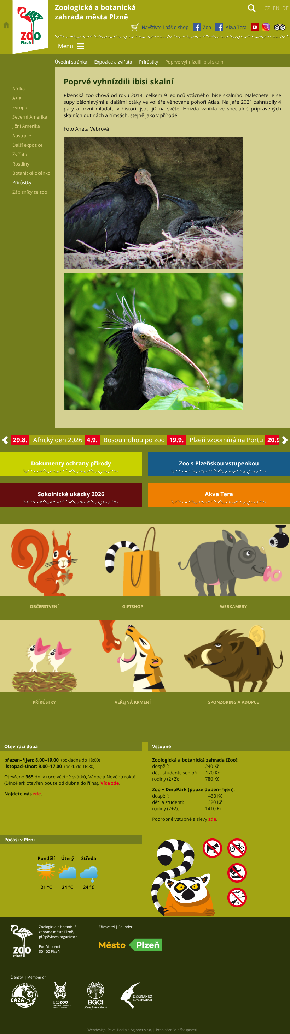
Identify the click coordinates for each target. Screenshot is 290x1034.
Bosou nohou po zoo (134, 440)
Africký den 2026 (57, 440)
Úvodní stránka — (74, 62)
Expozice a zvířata (113, 62)
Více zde (109, 783)
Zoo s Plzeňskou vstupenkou (219, 463)
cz (267, 8)
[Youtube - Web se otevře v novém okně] (255, 29)
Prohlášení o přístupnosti (176, 1029)
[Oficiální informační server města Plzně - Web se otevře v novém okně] (130, 945)
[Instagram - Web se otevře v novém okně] (266, 29)
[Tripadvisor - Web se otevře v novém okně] (279, 29)
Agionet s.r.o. (141, 1029)
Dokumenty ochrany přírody (71, 463)
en (276, 8)
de (285, 8)
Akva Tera (219, 494)
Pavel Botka (117, 1029)
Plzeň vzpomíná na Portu (226, 440)
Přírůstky (148, 62)
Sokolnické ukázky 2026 (71, 494)
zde (37, 793)
